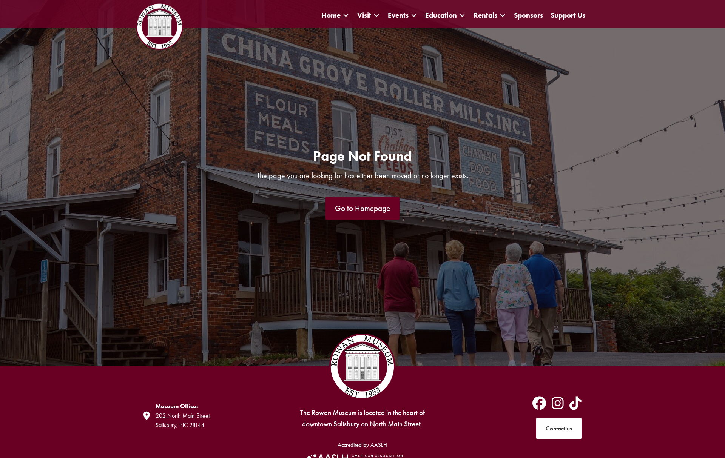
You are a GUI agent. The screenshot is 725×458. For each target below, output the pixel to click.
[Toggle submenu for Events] (413, 15)
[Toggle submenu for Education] (462, 15)
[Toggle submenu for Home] (345, 15)
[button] (362, 208)
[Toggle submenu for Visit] (376, 15)
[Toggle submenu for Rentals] (502, 15)
